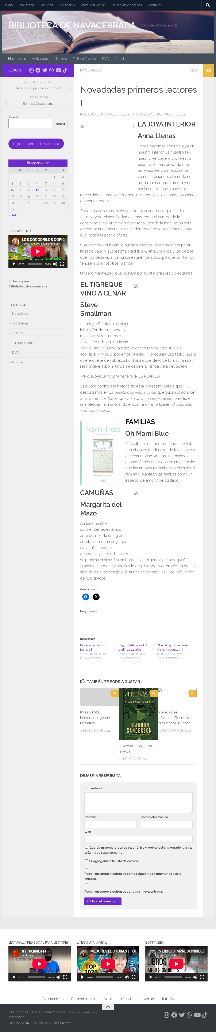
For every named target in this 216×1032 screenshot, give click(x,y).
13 (37, 190)
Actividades (41, 59)
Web (87, 832)
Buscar (13, 116)
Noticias (121, 59)
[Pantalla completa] (62, 264)
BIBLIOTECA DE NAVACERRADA (72, 25)
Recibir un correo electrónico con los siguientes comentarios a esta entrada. (133, 876)
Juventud (147, 999)
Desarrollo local (83, 999)
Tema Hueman (61, 1023)
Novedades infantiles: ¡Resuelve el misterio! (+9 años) (175, 717)
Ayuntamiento (53, 999)
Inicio (9, 5)
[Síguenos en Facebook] (37, 70)
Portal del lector (93, 5)
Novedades (17, 59)
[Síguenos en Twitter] (44, 70)
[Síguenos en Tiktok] (65, 70)
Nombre (91, 817)
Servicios (46, 5)
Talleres (61, 59)
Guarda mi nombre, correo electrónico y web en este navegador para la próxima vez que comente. (138, 850)
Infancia (126, 999)
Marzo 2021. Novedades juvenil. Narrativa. (95, 717)
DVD (105, 59)
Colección (67, 5)
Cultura (108, 999)
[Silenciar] (55, 264)
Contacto (155, 5)
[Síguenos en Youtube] (58, 70)
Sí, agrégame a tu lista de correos (113, 861)
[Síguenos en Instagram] (31, 70)
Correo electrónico (155, 817)
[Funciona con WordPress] (27, 1023)
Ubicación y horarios (126, 5)
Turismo (168, 999)
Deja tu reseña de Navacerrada (36, 144)
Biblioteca (26, 5)
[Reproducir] (14, 264)
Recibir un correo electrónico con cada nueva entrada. (123, 891)
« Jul (12, 215)
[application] (38, 251)
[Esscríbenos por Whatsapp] (51, 70)
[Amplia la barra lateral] (208, 70)
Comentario (93, 788)
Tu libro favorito (84, 59)
